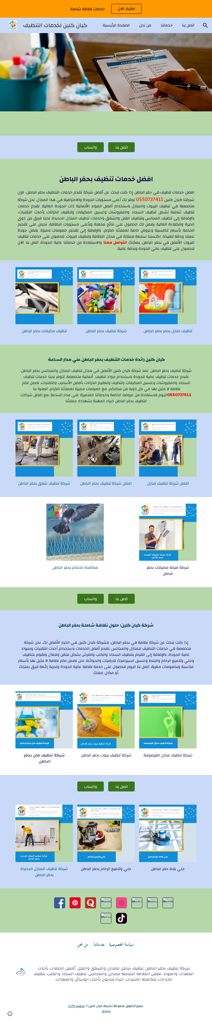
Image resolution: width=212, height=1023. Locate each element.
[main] (105, 209)
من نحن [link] (145, 25)
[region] (106, 9)
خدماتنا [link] (167, 25)
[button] (205, 25)
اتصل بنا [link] (188, 25)
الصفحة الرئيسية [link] (116, 25)
